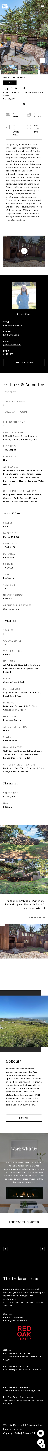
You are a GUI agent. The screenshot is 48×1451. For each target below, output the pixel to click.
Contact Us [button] (24, 1196)
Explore (24, 1118)
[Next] (42, 1249)
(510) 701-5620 (11, 335)
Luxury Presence (12, 1428)
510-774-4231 (18, 1317)
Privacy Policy (30, 1433)
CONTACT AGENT (24, 362)
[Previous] (5, 1249)
